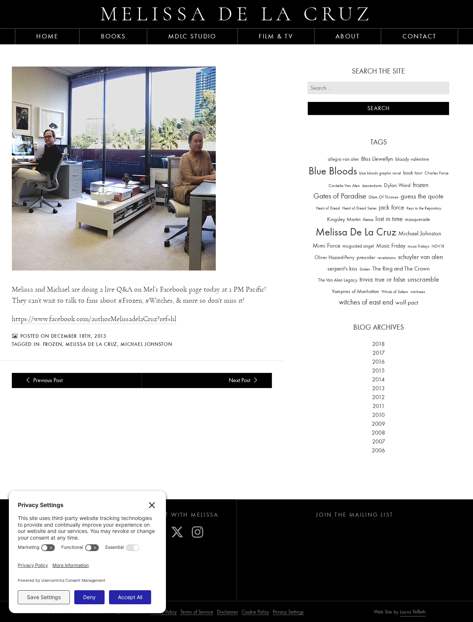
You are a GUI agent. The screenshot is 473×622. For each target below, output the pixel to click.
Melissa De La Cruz (91, 344)
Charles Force (437, 173)
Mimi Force (326, 245)
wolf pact (406, 302)
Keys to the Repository (423, 208)
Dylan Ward (397, 185)
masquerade (417, 219)
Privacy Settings (288, 612)
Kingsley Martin (344, 219)
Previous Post (47, 380)
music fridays (418, 246)
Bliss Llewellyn (377, 159)
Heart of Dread (328, 208)
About (348, 36)
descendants (372, 185)
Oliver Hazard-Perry (334, 257)
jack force (391, 207)
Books (113, 36)
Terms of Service (196, 612)
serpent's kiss (342, 268)
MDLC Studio (192, 36)
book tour (412, 173)
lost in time (389, 219)
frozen (52, 344)
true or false (390, 279)
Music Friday (390, 245)
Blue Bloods (333, 171)
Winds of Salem (394, 291)
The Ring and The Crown (401, 268)
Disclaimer (227, 612)
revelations (386, 257)
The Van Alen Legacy (337, 280)
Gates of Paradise (339, 196)
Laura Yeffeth (413, 612)
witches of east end (366, 302)
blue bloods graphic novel (380, 173)
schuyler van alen (420, 257)
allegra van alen (343, 159)
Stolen (365, 269)
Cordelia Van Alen (344, 185)
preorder (366, 257)
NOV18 (438, 246)
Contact (419, 36)
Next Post (240, 380)
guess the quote (422, 196)
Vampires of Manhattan (355, 291)
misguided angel (358, 246)
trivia (366, 279)
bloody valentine (412, 159)
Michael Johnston (146, 344)
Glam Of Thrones (383, 197)
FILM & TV (276, 36)
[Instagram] (197, 532)
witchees (417, 291)
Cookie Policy (255, 612)
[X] (177, 532)
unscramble (423, 279)
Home (47, 36)
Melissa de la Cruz (236, 14)
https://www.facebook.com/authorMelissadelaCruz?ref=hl (94, 319)
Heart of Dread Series (359, 208)
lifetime (368, 219)
